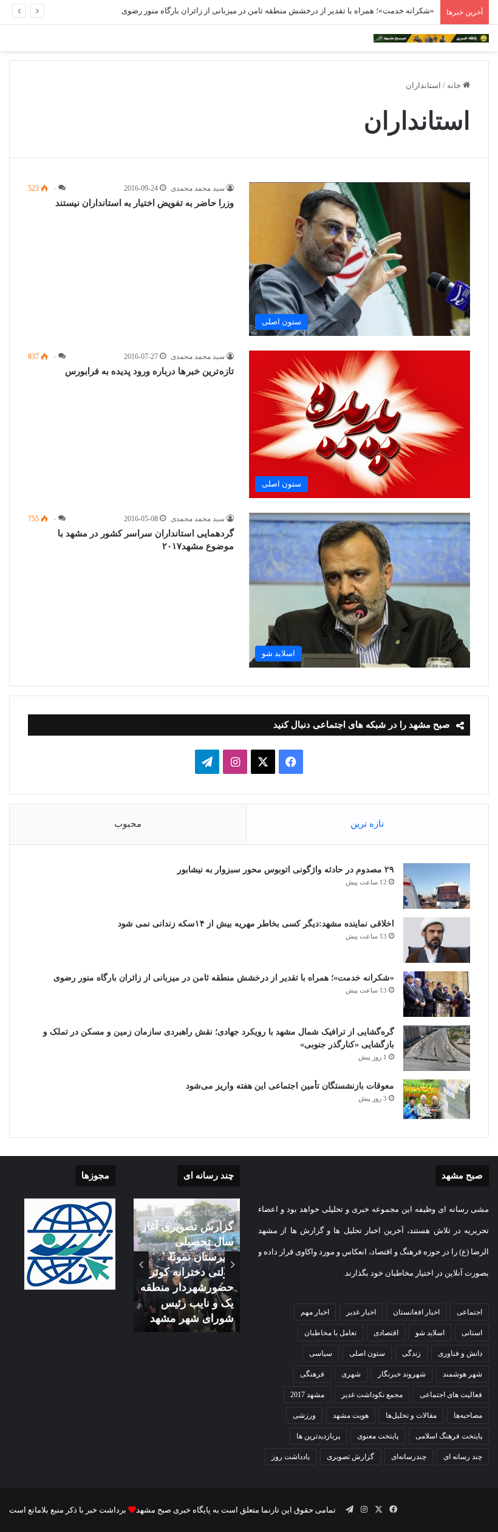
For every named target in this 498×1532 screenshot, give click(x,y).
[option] (187, 1265)
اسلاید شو (430, 1333)
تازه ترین (367, 824)
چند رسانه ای (462, 1456)
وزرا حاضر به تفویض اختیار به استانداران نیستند (144, 203)
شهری (351, 1374)
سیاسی (320, 1353)
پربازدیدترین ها (318, 1436)
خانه (455, 85)
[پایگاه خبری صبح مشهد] (431, 38)
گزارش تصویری (350, 1456)
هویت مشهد (351, 1415)
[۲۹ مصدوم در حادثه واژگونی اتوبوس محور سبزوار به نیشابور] (436, 886)
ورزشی (304, 1415)
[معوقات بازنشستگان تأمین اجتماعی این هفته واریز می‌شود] (436, 1099)
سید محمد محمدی (198, 188)
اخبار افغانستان (416, 1312)
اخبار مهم (315, 1312)
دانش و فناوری (460, 1353)
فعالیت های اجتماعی (451, 1394)
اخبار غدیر (361, 1312)
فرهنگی (312, 1374)
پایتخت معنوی (377, 1436)
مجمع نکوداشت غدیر (372, 1394)
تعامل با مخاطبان (330, 1333)
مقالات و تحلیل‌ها (411, 1415)
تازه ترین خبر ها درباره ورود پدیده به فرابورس (149, 371)
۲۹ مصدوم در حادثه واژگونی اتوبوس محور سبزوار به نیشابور (285, 869)
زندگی (411, 1353)
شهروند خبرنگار (402, 1374)
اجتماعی (469, 1312)
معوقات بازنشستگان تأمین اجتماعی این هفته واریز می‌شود (290, 1085)
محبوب (128, 824)
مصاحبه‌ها (468, 1415)
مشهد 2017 (307, 1394)
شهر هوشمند (462, 1374)
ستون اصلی (367, 1353)
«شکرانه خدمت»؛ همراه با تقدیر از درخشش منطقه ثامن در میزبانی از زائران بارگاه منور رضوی (277, 10)
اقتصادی (386, 1333)
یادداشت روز (290, 1456)
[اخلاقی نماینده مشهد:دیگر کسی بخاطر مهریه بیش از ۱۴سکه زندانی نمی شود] (436, 940)
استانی (472, 1333)
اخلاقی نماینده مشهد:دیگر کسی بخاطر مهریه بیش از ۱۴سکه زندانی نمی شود (254, 923)
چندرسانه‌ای (408, 1456)
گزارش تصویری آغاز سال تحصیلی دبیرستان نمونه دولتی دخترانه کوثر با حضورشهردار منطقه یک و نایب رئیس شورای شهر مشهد (187, 1272)
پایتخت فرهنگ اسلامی (448, 1436)
